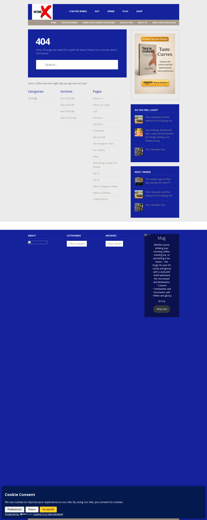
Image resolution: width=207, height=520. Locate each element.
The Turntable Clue (155, 149)
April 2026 (65, 111)
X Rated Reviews (69, 22)
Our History (126, 22)
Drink (111, 11)
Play (125, 11)
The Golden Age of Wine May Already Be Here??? (158, 181)
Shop (139, 11)
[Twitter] (45, 22)
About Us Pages (101, 104)
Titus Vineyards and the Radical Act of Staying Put (158, 119)
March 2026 (66, 117)
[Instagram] (39, 22)
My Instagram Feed (103, 143)
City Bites (98, 124)
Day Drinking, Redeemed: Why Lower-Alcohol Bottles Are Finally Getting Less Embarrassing (159, 135)
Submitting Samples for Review (98, 22)
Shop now (162, 309)
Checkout (98, 117)
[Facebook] (34, 22)
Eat (97, 11)
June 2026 (65, 98)
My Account (99, 137)
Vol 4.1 (96, 179)
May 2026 (65, 104)
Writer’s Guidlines (102, 192)
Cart (95, 111)
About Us (142, 22)
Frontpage (98, 130)
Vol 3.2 (96, 173)
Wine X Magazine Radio (164, 22)
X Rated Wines (78, 11)
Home (53, 22)
